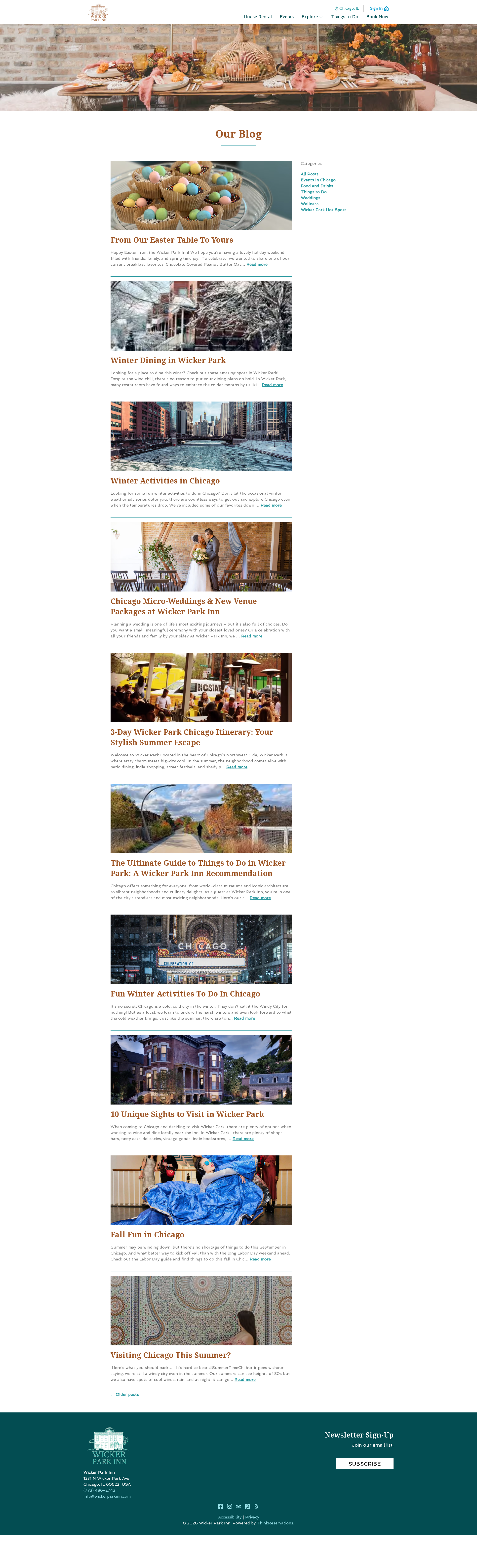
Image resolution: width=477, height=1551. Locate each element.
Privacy (252, 1517)
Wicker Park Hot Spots (323, 209)
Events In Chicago (318, 180)
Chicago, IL (349, 8)
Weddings (310, 197)
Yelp (256, 1506)
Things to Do (314, 191)
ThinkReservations (275, 1523)
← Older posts (125, 1394)
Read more (257, 264)
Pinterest (247, 1506)
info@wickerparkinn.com (107, 1496)
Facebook (220, 1506)
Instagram (229, 1506)
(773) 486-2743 (99, 1490)
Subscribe (365, 1464)
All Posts (309, 174)
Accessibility (229, 1517)
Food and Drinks (317, 186)
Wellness (309, 203)
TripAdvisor (238, 1506)
